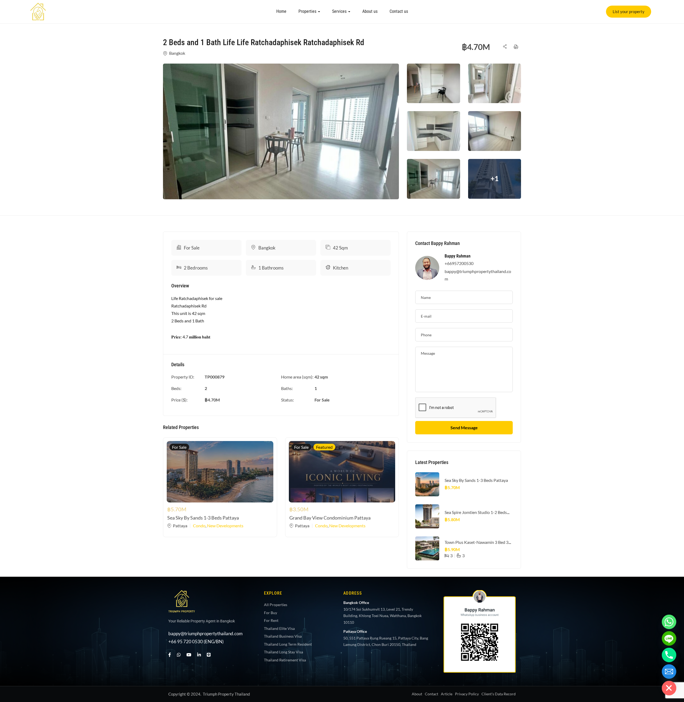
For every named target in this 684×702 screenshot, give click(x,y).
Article (446, 694)
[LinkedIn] (199, 654)
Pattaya (180, 525)
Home (281, 11)
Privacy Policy (467, 694)
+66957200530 (459, 263)
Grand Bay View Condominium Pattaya (330, 518)
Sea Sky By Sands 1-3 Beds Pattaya (203, 518)
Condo (199, 525)
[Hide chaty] (669, 688)
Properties (307, 11)
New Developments (225, 525)
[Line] (209, 654)
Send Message (464, 427)
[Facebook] (169, 654)
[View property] (281, 131)
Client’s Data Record (498, 694)
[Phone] (669, 655)
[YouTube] (188, 654)
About (417, 694)
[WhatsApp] (179, 654)
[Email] (669, 671)
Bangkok (177, 53)
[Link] (38, 6)
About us (370, 11)
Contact (431, 694)
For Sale (192, 248)
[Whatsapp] (669, 622)
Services (340, 11)
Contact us (399, 11)
